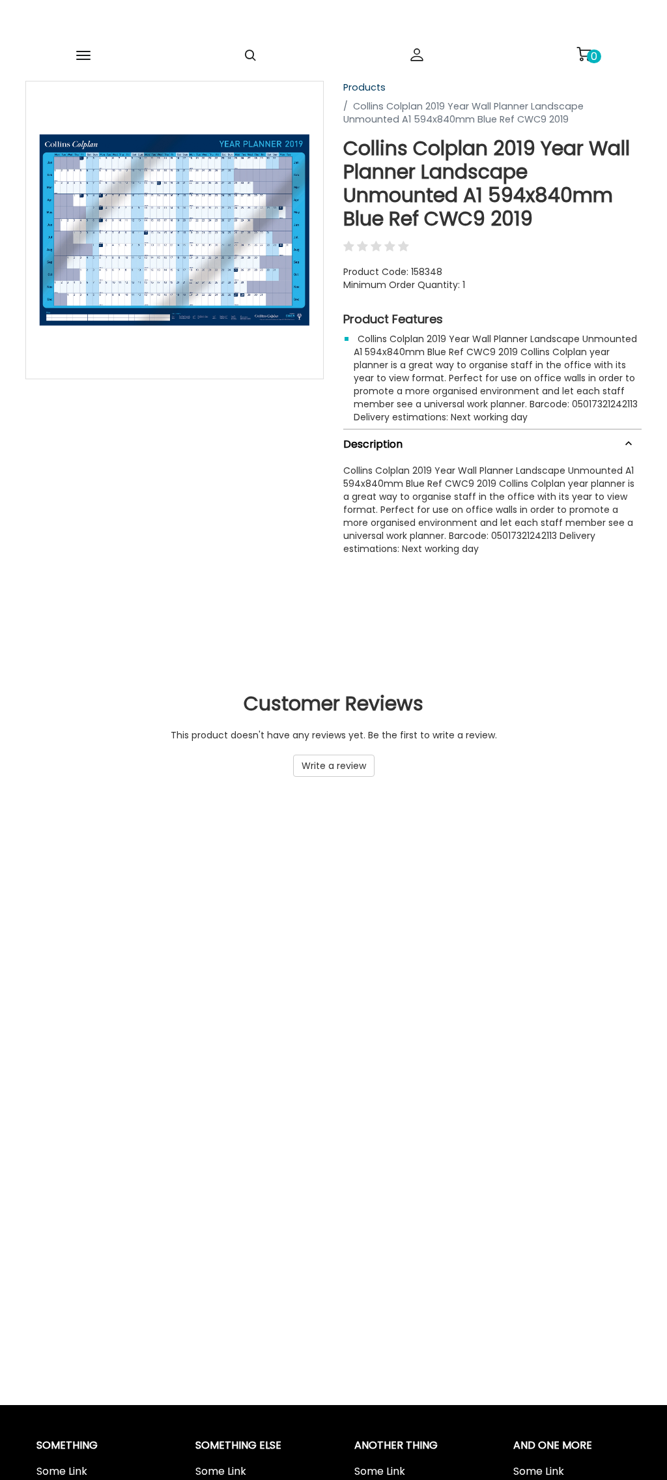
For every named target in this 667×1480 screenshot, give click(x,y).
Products (364, 87)
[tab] (492, 441)
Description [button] (373, 444)
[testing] (313, 22)
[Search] (250, 55)
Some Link (61, 1471)
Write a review (334, 765)
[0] (583, 54)
